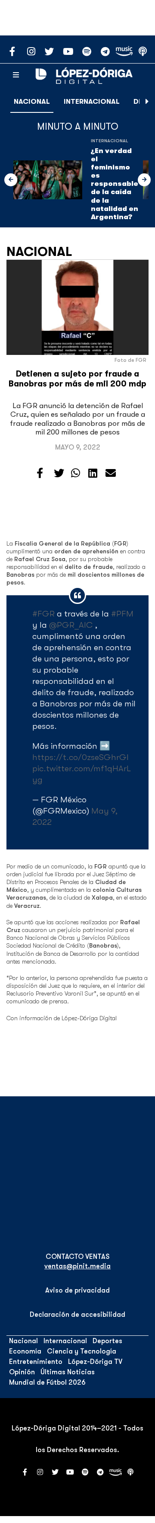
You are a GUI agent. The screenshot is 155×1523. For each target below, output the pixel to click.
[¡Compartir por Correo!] (110, 473)
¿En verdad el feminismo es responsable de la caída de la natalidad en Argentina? (114, 184)
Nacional (32, 101)
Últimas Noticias (67, 1372)
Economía (25, 1351)
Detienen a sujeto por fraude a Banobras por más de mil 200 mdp (77, 379)
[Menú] (16, 75)
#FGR (43, 614)
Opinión (22, 1372)
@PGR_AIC (71, 625)
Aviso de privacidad (77, 1290)
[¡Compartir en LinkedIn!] (92, 473)
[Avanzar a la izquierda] (10, 179)
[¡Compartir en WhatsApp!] (75, 473)
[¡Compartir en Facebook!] (40, 473)
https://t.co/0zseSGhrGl (80, 757)
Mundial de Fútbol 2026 (47, 1382)
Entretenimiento (35, 1362)
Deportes (107, 1341)
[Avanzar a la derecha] (147, 101)
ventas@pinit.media (77, 1266)
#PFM (122, 614)
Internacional (92, 101)
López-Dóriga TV (95, 1362)
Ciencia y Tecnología (81, 1351)
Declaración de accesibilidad (77, 1315)
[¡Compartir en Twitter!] (59, 473)
